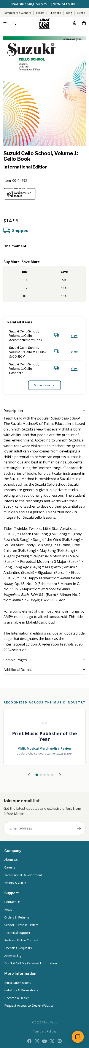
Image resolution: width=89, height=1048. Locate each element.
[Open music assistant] (78, 1037)
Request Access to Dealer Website (29, 1005)
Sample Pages (15, 660)
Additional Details (17, 670)
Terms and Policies (44, 1031)
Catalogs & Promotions (21, 990)
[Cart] (84, 23)
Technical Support (17, 933)
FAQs (8, 910)
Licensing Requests (18, 948)
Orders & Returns (16, 917)
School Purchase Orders (21, 925)
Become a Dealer (16, 998)
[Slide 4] (48, 775)
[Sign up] (79, 828)
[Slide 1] (36, 775)
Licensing (83, 13)
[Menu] (5, 23)
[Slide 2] (41, 775)
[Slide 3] (44, 775)
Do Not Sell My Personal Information (30, 963)
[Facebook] (29, 1041)
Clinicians (55, 13)
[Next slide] (60, 775)
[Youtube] (44, 1041)
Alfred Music (49, 1022)
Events (40, 13)
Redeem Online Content (21, 940)
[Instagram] (37, 1041)
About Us (11, 860)
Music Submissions (17, 983)
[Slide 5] (52, 775)
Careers (9, 867)
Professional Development (23, 875)
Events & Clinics (15, 883)
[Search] (14, 23)
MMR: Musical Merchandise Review (44, 748)
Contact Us (12, 902)
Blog (69, 13)
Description (13, 411)
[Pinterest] (59, 1041)
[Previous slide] (29, 775)
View (74, 335)
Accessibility (12, 956)
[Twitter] (52, 1041)
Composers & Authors (17, 13)
